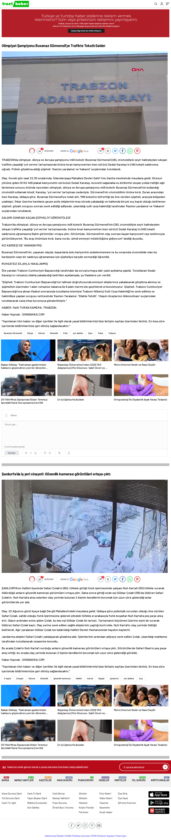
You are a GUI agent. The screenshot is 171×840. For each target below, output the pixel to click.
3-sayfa (7, 678)
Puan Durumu (86, 779)
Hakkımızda (50, 835)
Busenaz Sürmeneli (13, 333)
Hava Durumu (64, 779)
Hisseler (104, 779)
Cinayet (19, 678)
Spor (90, 333)
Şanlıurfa (114, 678)
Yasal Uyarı (121, 835)
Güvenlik (54, 333)
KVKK (94, 835)
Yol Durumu (139, 779)
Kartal (90, 678)
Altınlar (83, 793)
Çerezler (86, 835)
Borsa (5, 779)
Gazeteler (45, 779)
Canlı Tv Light (9, 802)
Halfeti (79, 678)
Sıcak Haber (106, 812)
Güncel (41, 333)
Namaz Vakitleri (24, 779)
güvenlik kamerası (62, 678)
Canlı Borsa (58, 793)
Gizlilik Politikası (73, 835)
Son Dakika (33, 807)
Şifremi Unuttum (127, 802)
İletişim (60, 835)
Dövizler (83, 798)
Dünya (30, 333)
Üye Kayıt (123, 798)
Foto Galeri (105, 793)
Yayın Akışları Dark (37, 798)
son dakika (78, 333)
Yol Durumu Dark (11, 798)
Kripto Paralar (160, 779)
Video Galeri (105, 798)
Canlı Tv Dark (34, 793)
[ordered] (45, 453)
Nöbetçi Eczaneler (37, 802)
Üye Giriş (122, 793)
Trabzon (112, 333)
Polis (65, 333)
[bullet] (49, 453)
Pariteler (120, 779)
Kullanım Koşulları (106, 835)
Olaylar (101, 678)
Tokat (100, 333)
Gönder (12, 452)
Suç (141, 678)
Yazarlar (104, 802)
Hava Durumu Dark (12, 793)
